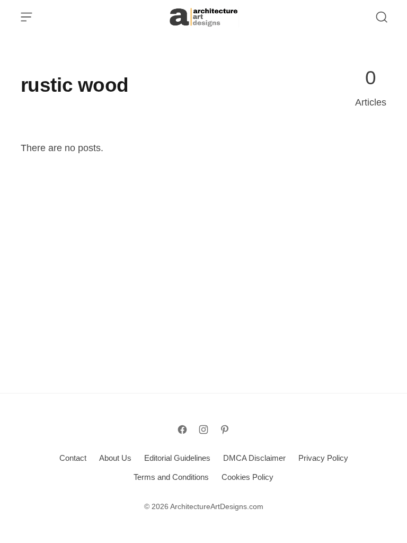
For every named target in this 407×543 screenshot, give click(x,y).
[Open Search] (381, 17)
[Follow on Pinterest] (224, 429)
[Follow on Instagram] (203, 429)
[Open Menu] (26, 17)
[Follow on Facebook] (182, 429)
